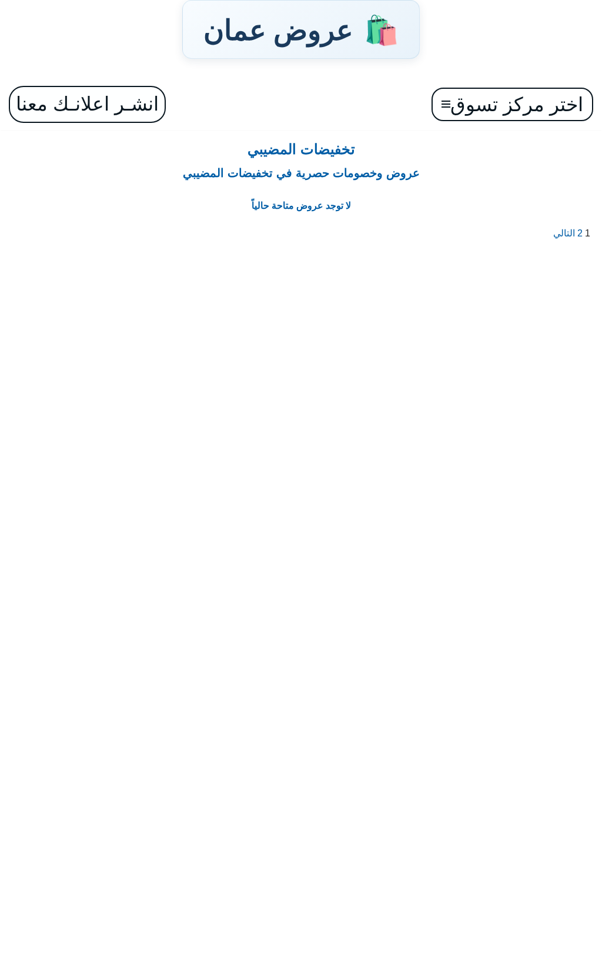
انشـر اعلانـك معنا (87, 104)
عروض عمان (301, 29)
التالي (564, 233)
